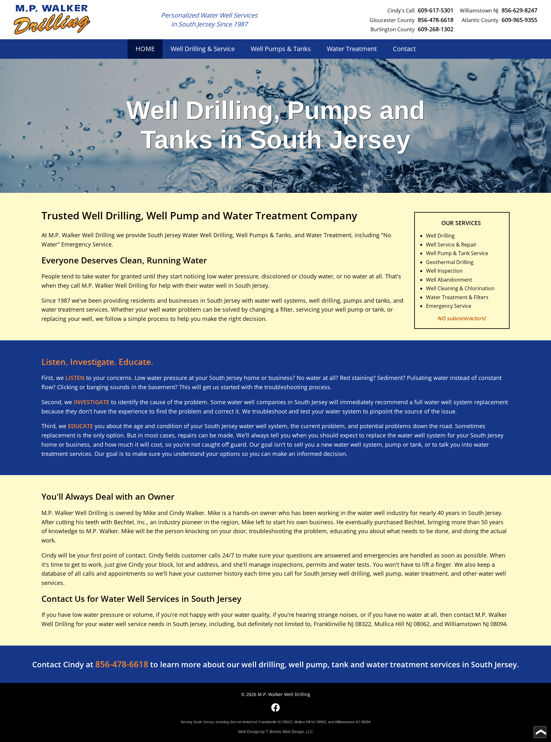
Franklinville (330, 624)
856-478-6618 (435, 20)
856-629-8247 (519, 10)
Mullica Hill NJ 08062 (402, 624)
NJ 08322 (359, 624)
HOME (145, 48)
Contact (404, 48)
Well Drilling (203, 48)
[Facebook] (275, 707)
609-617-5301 (435, 10)
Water (352, 48)
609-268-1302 (435, 29)
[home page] (52, 19)
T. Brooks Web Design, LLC (289, 732)
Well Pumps (281, 48)
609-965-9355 (519, 20)
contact (464, 614)
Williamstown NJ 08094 (475, 624)
